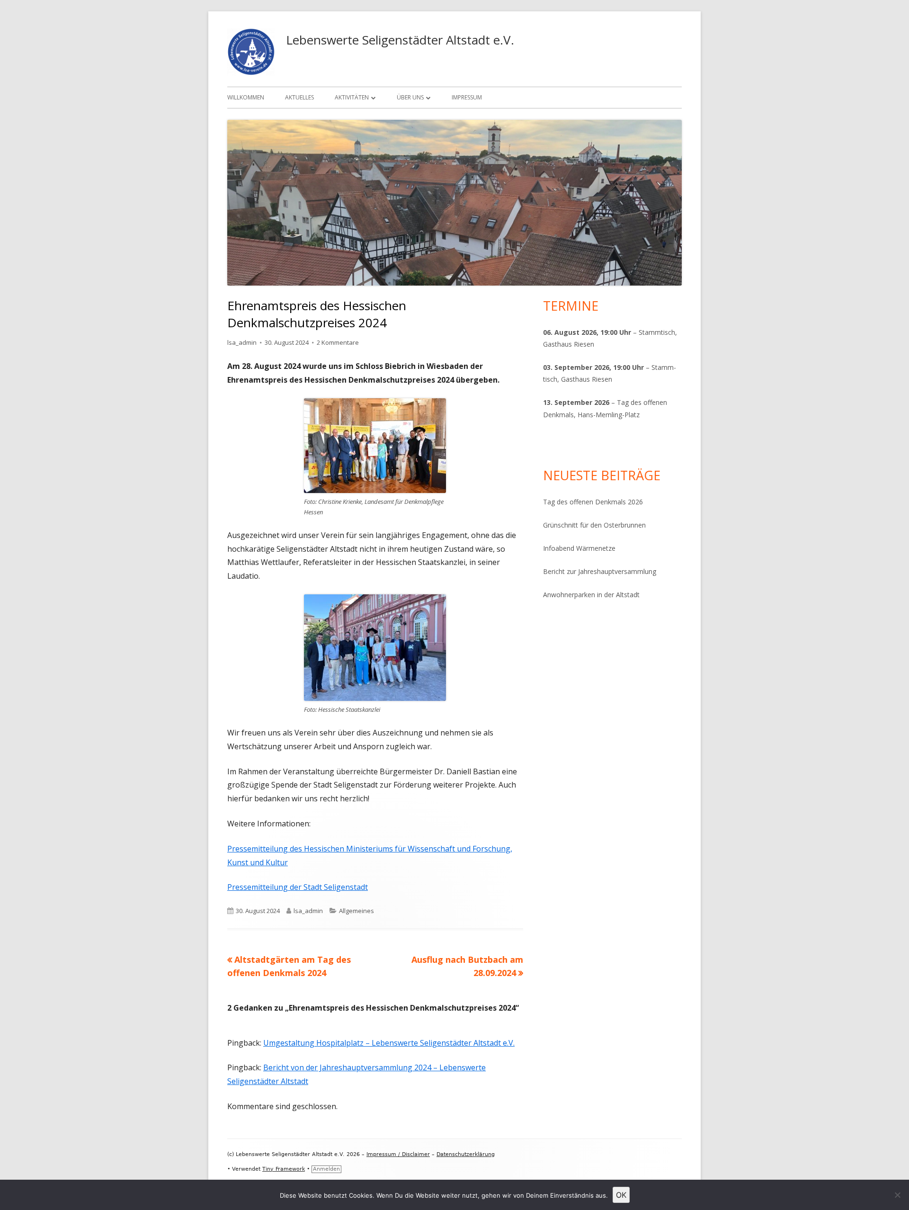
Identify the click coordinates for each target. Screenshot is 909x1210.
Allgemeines (356, 910)
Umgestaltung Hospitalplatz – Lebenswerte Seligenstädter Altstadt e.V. (389, 1043)
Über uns (410, 97)
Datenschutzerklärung (466, 1154)
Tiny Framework (283, 1169)
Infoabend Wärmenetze (579, 548)
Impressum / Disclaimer (398, 1154)
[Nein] (897, 1195)
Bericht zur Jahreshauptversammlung (599, 571)
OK (621, 1195)
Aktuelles (299, 97)
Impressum (467, 97)
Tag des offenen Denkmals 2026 (593, 501)
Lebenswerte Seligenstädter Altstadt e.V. (400, 39)
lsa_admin (242, 342)
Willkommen (245, 97)
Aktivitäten (352, 97)
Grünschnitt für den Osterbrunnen (594, 524)
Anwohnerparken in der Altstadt (591, 594)
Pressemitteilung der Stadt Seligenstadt (297, 887)
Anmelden (326, 1169)
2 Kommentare (338, 342)
